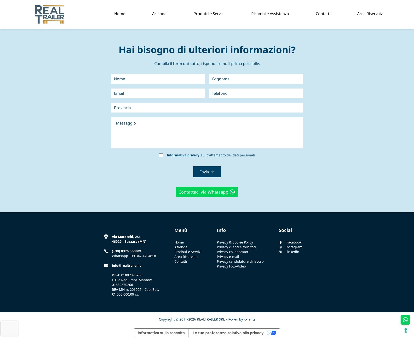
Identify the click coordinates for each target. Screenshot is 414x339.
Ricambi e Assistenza (270, 13)
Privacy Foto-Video (231, 266)
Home (119, 13)
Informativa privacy (183, 155)
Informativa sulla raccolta (161, 332)
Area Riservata (370, 13)
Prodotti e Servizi (209, 13)
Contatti (323, 13)
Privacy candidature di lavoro (240, 261)
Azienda (180, 247)
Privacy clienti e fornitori (236, 247)
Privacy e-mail (228, 256)
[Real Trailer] (47, 14)
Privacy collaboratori (233, 252)
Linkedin (292, 252)
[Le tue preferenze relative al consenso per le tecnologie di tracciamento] (405, 330)
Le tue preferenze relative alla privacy (228, 332)
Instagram (294, 247)
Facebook (294, 242)
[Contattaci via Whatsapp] (405, 320)
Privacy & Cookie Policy (235, 242)
